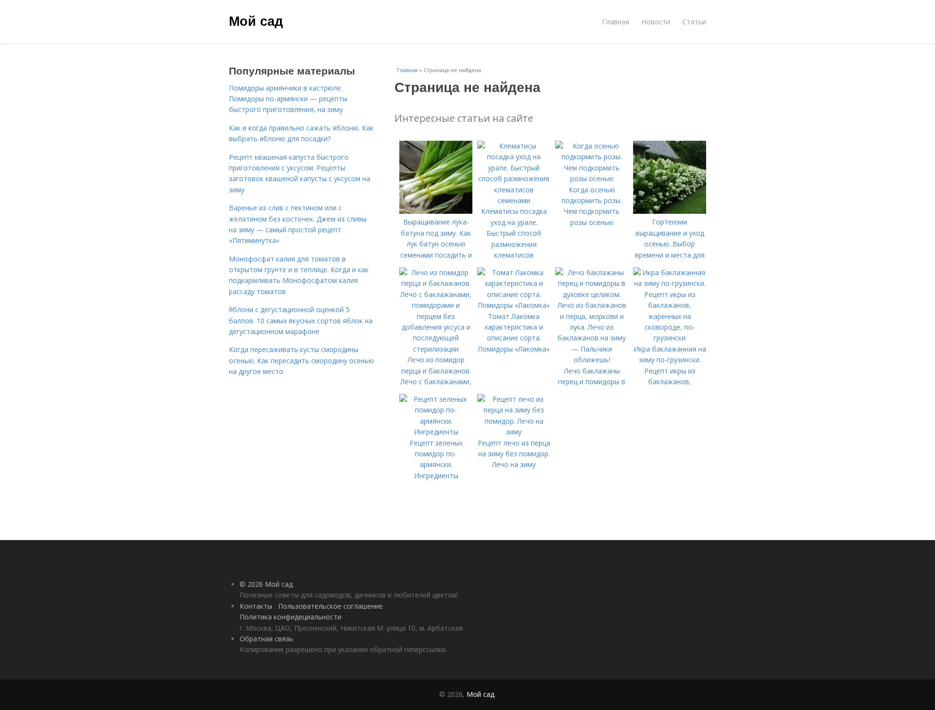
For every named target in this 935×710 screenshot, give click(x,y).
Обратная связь (266, 638)
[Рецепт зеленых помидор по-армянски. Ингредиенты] (435, 431)
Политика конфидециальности (290, 616)
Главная (615, 21)
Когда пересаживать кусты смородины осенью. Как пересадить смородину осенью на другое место (301, 360)
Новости (655, 21)
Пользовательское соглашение (330, 606)
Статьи (694, 21)
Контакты (256, 606)
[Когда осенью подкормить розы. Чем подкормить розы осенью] (591, 178)
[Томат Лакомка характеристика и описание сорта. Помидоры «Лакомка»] (513, 305)
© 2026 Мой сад (266, 584)
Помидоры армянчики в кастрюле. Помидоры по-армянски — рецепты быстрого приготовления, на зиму (288, 98)
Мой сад (256, 20)
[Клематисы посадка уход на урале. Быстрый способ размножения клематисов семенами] (513, 200)
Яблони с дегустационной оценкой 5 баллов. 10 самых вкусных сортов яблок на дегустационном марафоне (301, 320)
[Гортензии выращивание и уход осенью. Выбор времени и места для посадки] (669, 211)
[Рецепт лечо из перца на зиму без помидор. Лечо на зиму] (513, 431)
